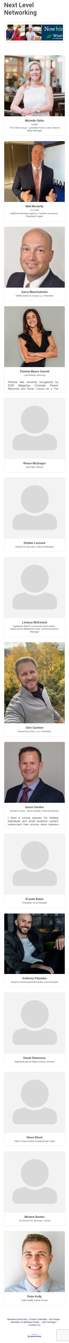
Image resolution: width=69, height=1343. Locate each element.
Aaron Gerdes (34, 807)
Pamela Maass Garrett (34, 371)
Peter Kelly (34, 1296)
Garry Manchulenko (34, 291)
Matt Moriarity (34, 206)
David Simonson (34, 1057)
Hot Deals (54, 1319)
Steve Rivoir (34, 1137)
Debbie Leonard (34, 542)
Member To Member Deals (25, 1322)
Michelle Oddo (34, 120)
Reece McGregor (34, 463)
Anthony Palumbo (34, 978)
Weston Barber (34, 1216)
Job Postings (48, 1322)
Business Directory (17, 1319)
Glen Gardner (35, 727)
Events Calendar (38, 1319)
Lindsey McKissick (34, 622)
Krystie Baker (34, 899)
